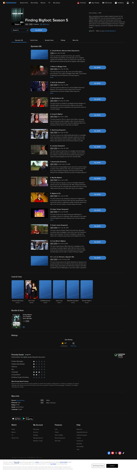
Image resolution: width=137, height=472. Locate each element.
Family (57, 432)
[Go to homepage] (10, 3)
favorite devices (109, 31)
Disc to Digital (59, 435)
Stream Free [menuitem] (24, 3)
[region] (68, 465)
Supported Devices (82, 432)
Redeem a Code (37, 441)
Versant (17, 462)
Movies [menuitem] (43, 3)
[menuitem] (107, 3)
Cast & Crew (34, 40)
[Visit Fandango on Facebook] (109, 453)
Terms (37, 462)
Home (13, 429)
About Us (79, 429)
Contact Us (80, 441)
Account (35, 432)
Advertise (79, 443)
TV (12, 435)
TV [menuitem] (49, 3)
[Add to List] (24, 327)
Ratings (63, 40)
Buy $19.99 (39, 30)
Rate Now (73, 346)
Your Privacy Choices (98, 466)
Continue (112, 466)
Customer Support (82, 435)
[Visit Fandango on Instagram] (119, 453)
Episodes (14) (19, 40)
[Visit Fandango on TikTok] (123, 453)
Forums (79, 438)
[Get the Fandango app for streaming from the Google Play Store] (28, 418)
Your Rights (53, 464)
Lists (56, 429)
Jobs (78, 449)
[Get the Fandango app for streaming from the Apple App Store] (16, 418)
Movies (14, 432)
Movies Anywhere (60, 438)
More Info (75, 40)
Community (64, 346)
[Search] (133, 3)
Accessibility (80, 446)
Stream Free (15, 438)
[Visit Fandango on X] (116, 453)
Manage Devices (38, 438)
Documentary (20, 400)
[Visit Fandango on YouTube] (112, 453)
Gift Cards (57, 441)
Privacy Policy (63, 462)
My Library (36, 429)
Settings (35, 435)
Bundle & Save (49, 40)
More (51, 77)
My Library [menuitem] (56, 3)
